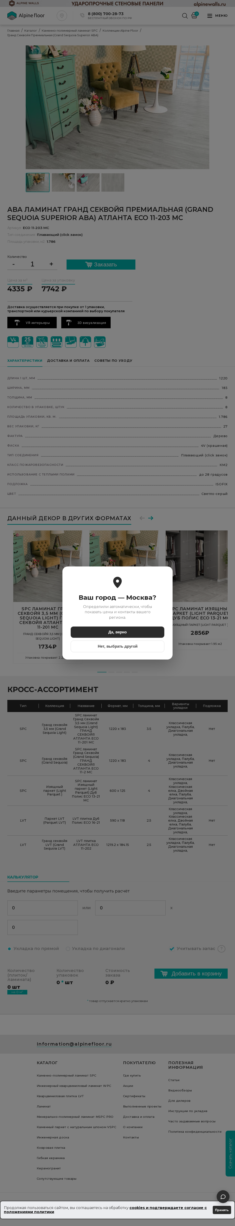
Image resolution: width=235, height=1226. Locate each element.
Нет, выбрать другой (117, 646)
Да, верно (117, 632)
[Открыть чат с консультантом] (223, 1196)
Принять (222, 1210)
